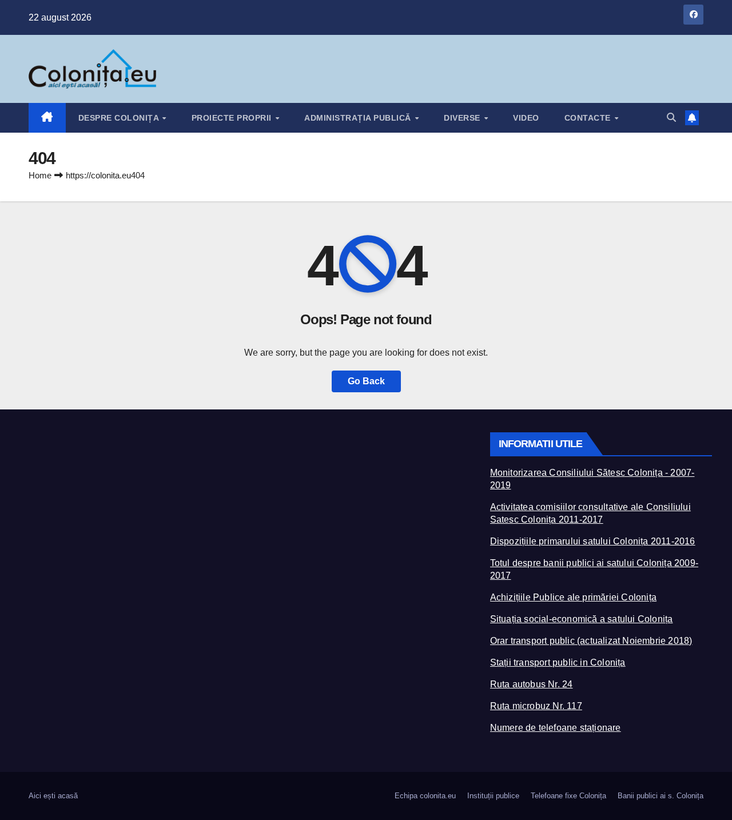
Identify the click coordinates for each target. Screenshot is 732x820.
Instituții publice (493, 795)
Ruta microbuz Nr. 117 (536, 706)
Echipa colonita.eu (425, 795)
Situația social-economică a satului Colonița (581, 619)
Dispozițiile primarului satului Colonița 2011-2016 (592, 541)
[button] (671, 117)
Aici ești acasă (53, 795)
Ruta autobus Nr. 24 (531, 684)
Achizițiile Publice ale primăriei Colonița (573, 597)
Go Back (366, 381)
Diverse (463, 117)
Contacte (589, 117)
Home (40, 175)
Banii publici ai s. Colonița (660, 795)
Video (526, 117)
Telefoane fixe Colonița (568, 795)
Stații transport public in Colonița (558, 662)
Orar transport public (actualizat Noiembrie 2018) (591, 641)
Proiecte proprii (233, 117)
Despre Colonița (119, 117)
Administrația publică (358, 117)
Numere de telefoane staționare (555, 728)
